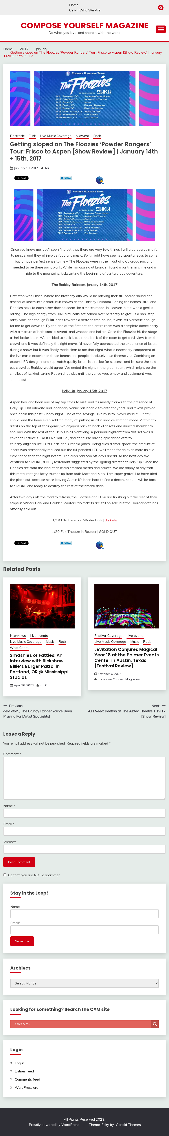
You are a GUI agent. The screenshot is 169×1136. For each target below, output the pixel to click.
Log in (19, 1063)
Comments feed (27, 1079)
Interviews (18, 636)
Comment (12, 754)
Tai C (48, 168)
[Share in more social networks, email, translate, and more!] (100, 183)
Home (74, 5)
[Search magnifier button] (155, 1024)
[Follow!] (66, 179)
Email (8, 824)
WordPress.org (26, 1087)
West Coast (19, 648)
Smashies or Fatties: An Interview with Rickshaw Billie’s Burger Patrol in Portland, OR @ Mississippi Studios (39, 666)
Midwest (82, 136)
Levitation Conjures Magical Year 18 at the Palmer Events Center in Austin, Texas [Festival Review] (126, 657)
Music (50, 641)
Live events (39, 636)
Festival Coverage (108, 636)
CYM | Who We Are (85, 10)
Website (10, 842)
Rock (97, 136)
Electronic (17, 136)
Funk (32, 136)
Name (9, 806)
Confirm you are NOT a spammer (33, 875)
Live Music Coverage (56, 136)
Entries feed (24, 1071)
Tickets (111, 520)
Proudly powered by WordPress (54, 1124)
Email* (15, 922)
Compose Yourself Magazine (85, 25)
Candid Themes (128, 1124)
